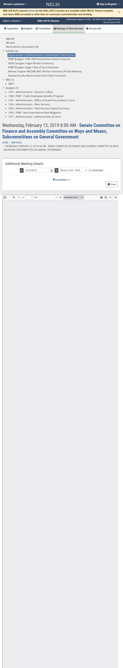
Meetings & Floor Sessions (69, 28)
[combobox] (36, 170)
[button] (51, 170)
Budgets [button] (28, 28)
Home (5, 142)
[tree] (61, 78)
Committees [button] (44, 28)
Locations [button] (61, 179)
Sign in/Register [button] (108, 4)
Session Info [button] (94, 28)
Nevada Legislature (14, 4)
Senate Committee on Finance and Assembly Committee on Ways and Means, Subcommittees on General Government (61, 131)
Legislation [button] (12, 28)
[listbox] (74, 170)
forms (31, 10)
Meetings (17, 142)
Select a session (12, 20)
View (113, 184)
